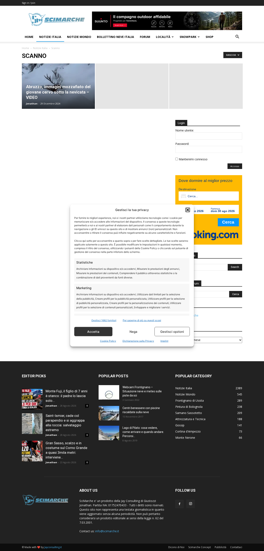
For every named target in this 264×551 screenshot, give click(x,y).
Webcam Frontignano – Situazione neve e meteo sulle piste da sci (142, 391)
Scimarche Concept (199, 547)
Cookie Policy (108, 340)
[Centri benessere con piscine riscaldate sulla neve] (109, 413)
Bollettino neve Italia (115, 37)
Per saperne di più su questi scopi (142, 320)
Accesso (234, 166)
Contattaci (236, 547)
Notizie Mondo (79, 37)
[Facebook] (179, 504)
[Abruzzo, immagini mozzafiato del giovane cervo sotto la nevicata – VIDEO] (58, 86)
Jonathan (32, 103)
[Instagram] (190, 504)
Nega (133, 331)
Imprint (164, 340)
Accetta (93, 331)
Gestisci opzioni (172, 331)
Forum (145, 37)
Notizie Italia (50, 37)
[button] (188, 210)
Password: (182, 144)
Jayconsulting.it (53, 547)
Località (163, 37)
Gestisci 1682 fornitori (103, 320)
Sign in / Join (28, 2)
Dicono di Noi (176, 547)
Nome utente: (184, 130)
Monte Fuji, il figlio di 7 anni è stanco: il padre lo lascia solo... (66, 396)
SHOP (209, 37)
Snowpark (188, 37)
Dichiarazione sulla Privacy (138, 340)
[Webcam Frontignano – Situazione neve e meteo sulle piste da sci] (109, 392)
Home (29, 37)
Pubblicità (220, 547)
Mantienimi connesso (193, 159)
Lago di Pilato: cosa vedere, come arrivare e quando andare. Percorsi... (143, 432)
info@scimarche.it (107, 531)
